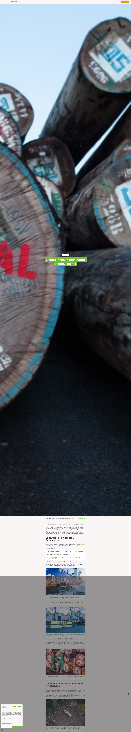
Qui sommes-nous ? (100, 1)
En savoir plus (55, 558)
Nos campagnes (109, 1)
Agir (115, 1)
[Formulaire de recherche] (119, 2)
